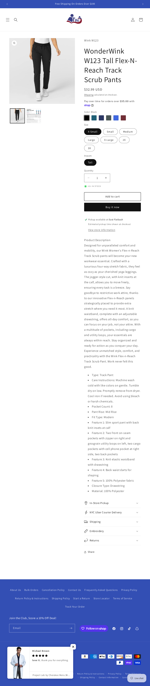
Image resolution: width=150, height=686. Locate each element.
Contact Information (109, 677)
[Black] (86, 117)
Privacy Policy (129, 590)
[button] (8, 20)
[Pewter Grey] (108, 117)
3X (89, 148)
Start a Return (81, 598)
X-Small (93, 131)
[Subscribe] (71, 628)
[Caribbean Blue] (94, 117)
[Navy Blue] (101, 117)
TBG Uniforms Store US (43, 673)
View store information (101, 230)
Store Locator (101, 598)
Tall (90, 162)
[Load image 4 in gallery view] (34, 116)
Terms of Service (122, 598)
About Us (15, 590)
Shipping (88, 94)
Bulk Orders (31, 590)
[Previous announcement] (7, 4)
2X (124, 140)
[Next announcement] (143, 4)
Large (91, 140)
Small (110, 131)
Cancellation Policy (53, 590)
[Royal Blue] (116, 117)
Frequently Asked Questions (101, 590)
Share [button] (91, 551)
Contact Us (74, 590)
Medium (128, 131)
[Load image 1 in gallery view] (17, 116)
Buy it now (112, 207)
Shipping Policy (61, 598)
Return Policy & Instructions (31, 598)
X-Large (109, 140)
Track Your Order (75, 606)
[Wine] (123, 117)
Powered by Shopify (64, 673)
